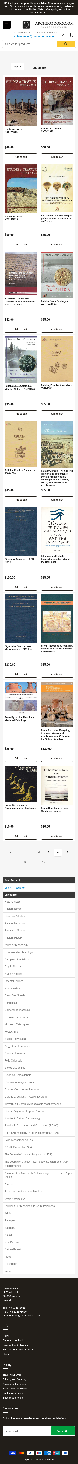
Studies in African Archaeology (22, 1118)
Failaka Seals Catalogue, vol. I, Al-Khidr (55, 303)
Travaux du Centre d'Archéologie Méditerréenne (33, 1103)
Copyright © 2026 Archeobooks (39, 1459)
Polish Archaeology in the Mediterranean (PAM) (32, 1132)
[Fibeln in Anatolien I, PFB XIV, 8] (21, 531)
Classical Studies (15, 916)
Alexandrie (11, 1263)
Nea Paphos (12, 1242)
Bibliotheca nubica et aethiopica (23, 1191)
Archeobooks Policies (15, 1383)
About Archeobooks (14, 1340)
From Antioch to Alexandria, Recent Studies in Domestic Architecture (57, 648)
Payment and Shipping (16, 1344)
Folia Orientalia (13, 1060)
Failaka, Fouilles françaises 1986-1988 (20, 472)
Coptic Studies (13, 966)
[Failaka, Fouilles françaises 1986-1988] (21, 444)
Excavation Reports (16, 1017)
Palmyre (10, 1220)
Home (6, 1335)
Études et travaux (15, 1053)
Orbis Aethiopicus (15, 1198)
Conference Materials (17, 1009)
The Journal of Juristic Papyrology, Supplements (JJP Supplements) (36, 1163)
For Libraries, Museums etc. (19, 1349)
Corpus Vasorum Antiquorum (22, 1089)
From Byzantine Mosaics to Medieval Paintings (20, 719)
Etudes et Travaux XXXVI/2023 (15, 218)
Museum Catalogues (17, 1024)
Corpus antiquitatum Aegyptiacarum (26, 1096)
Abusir (8, 1234)
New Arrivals (13, 901)
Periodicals (11, 1002)
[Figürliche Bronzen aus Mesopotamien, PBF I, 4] (21, 618)
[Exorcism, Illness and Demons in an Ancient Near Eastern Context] (21, 273)
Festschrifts (12, 1031)
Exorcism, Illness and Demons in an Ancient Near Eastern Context (20, 301)
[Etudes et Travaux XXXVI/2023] (21, 188)
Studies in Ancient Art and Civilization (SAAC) (31, 1125)
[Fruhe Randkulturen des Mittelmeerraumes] (57, 785)
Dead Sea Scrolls (15, 995)
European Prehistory (17, 959)
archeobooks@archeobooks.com (33, 36)
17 (43, 862)
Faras (8, 1256)
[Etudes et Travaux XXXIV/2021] (21, 101)
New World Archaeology (19, 952)
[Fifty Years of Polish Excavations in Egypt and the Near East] (57, 530)
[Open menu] (7, 25)
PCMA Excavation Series (20, 1147)
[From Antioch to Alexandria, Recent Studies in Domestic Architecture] (57, 618)
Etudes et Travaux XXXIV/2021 (15, 130)
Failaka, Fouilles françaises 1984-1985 (56, 387)
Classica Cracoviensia (18, 1075)
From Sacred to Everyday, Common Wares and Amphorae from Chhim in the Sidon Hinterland (55, 735)
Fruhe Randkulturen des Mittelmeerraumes (54, 809)
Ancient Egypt (13, 908)
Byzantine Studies (15, 930)
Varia (8, 1271)
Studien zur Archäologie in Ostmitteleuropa (30, 1205)
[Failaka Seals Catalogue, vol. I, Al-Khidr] (57, 275)
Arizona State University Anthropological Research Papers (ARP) (39, 1175)
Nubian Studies (13, 973)
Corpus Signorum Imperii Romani (24, 1111)
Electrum (10, 1184)
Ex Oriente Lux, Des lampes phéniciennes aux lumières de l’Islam (56, 218)
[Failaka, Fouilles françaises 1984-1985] (57, 359)
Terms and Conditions (15, 1388)
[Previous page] (11, 852)
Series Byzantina (15, 1067)
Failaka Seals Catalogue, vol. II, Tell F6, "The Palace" (20, 387)
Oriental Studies (14, 980)
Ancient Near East (15, 923)
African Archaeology (16, 944)
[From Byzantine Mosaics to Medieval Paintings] (21, 698)
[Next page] (53, 862)
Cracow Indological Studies (21, 1082)
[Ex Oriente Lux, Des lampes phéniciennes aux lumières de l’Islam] (57, 188)
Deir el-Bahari (13, 1249)
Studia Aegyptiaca (15, 1038)
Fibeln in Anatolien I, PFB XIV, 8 (19, 560)
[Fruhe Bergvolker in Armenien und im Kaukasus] (21, 784)
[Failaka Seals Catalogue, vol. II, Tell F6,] (21, 359)
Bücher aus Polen (13, 1397)
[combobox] (39, 44)
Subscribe (63, 1431)
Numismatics (12, 988)
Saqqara (10, 1227)
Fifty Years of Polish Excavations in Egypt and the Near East (55, 559)
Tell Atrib (9, 1213)
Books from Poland (13, 1393)
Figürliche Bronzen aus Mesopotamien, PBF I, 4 (18, 648)
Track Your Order (12, 1374)
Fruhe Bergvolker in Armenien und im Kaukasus (20, 806)
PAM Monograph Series (19, 1139)
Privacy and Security (14, 1379)
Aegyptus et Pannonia (17, 1046)
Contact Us (9, 1354)
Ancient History (14, 937)
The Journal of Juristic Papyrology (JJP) (28, 1154)
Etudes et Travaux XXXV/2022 (51, 130)
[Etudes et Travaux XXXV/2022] (57, 101)
